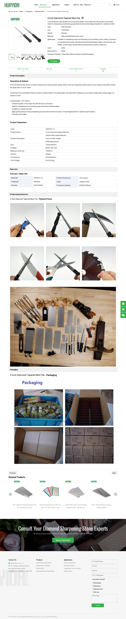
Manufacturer (98, 589)
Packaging (103, 69)
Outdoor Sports (68, 571)
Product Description (23, 69)
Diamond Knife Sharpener (43, 565)
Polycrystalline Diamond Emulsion (45, 571)
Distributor (97, 586)
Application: (52, 39)
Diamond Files (40, 568)
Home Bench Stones (69, 565)
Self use (96, 592)
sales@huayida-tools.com (17, 563)
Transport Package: (54, 54)
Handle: (50, 33)
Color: (50, 48)
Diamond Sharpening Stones (43, 563)
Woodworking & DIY (69, 563)
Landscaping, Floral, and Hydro (72, 568)
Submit (98, 605)
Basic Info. (50, 69)
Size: (49, 30)
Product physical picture (76, 69)
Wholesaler (97, 583)
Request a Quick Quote (63, 540)
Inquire (55, 61)
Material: (50, 36)
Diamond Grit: (52, 51)
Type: (49, 27)
